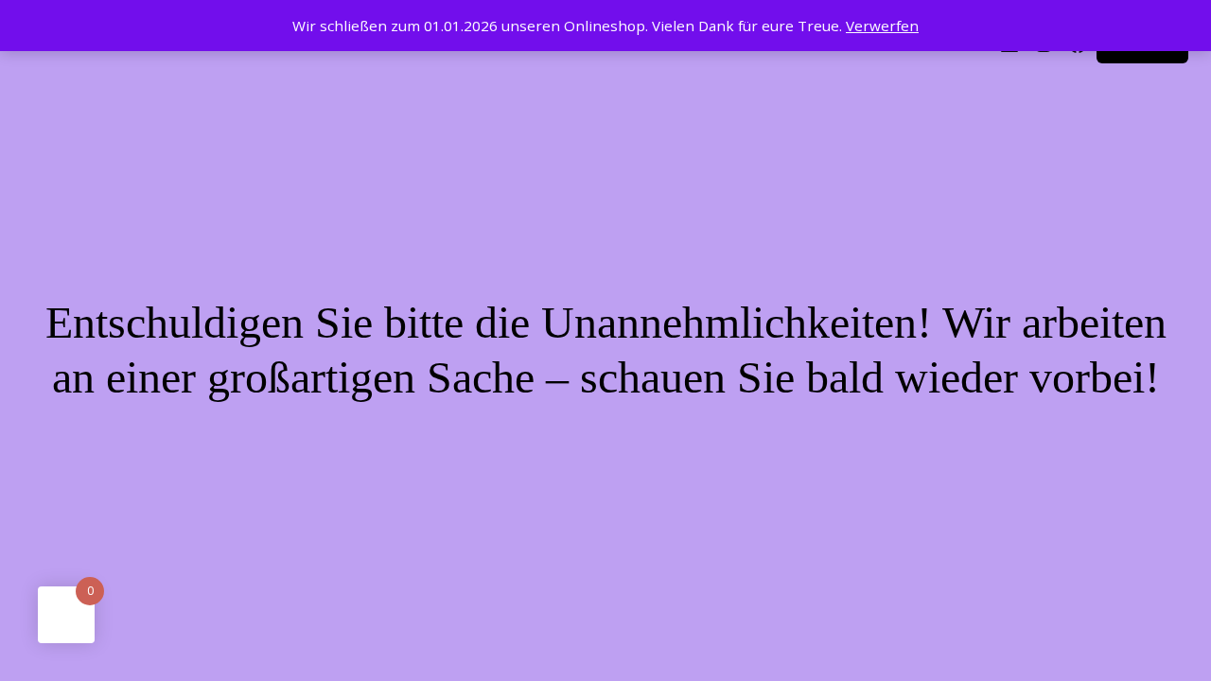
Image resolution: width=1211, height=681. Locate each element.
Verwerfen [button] (882, 25)
